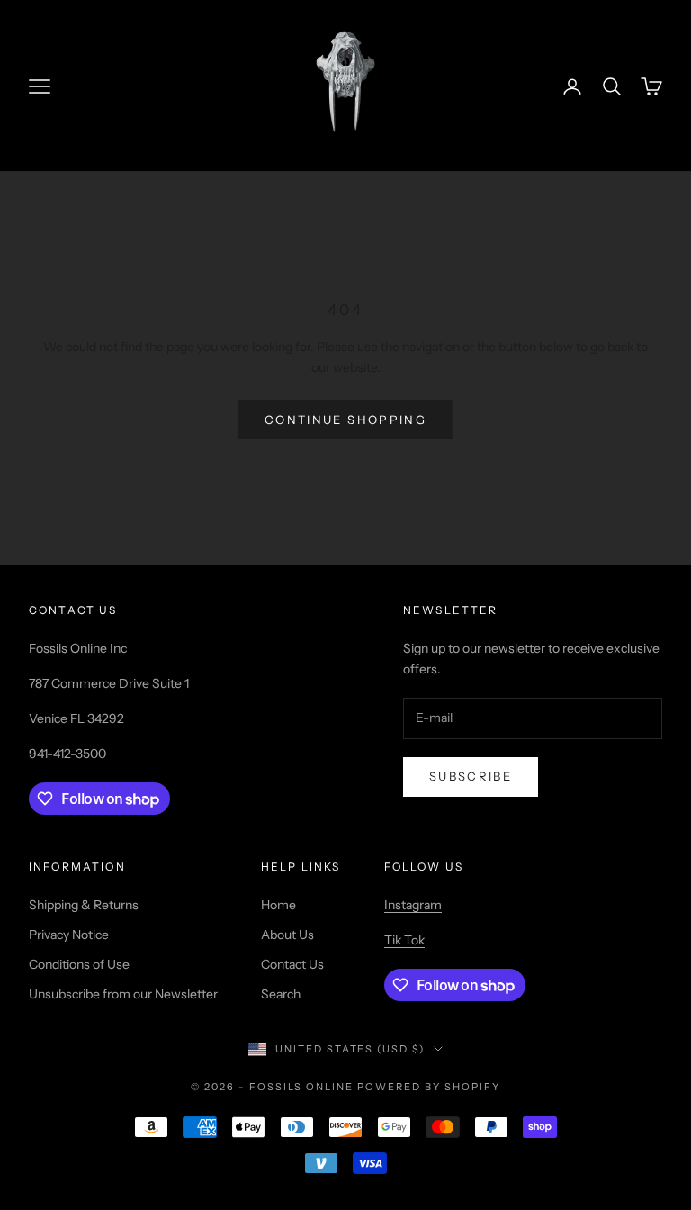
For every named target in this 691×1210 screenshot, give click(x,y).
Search (281, 994)
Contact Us (292, 964)
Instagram (413, 905)
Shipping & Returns (84, 905)
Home (278, 905)
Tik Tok (404, 940)
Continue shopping (345, 419)
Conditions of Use (79, 964)
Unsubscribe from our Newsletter (123, 994)
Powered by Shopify (428, 1086)
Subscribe (470, 776)
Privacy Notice (69, 934)
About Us (287, 934)
